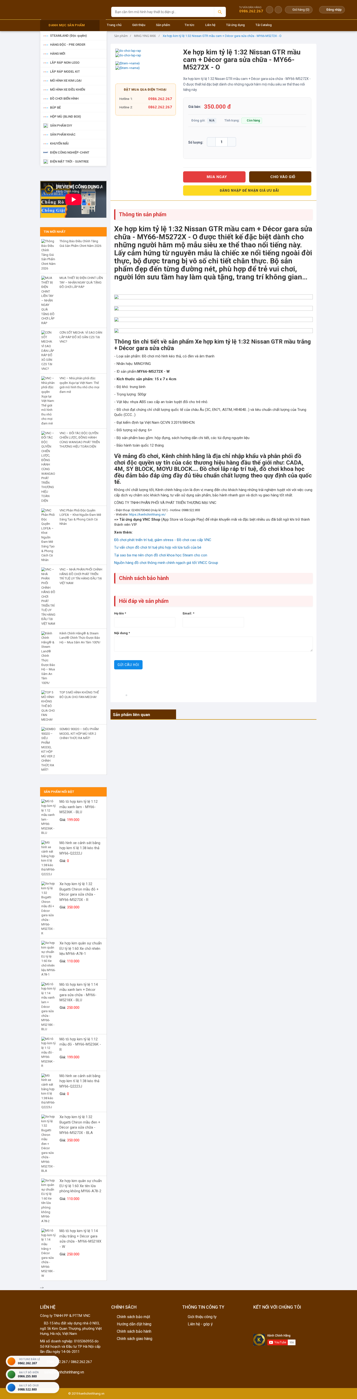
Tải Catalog (263, 25)
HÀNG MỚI (57, 53)
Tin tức (190, 25)
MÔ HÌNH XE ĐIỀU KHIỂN (67, 89)
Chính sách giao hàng (134, 1338)
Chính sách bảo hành (134, 1331)
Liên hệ (210, 25)
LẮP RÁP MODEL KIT (65, 71)
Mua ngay (217, 177)
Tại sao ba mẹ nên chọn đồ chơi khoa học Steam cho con (160, 555)
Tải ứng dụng (235, 25)
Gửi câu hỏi (128, 665)
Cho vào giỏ (282, 177)
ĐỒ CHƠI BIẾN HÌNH (64, 98)
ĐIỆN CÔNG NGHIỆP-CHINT (69, 152)
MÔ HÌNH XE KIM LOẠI (66, 80)
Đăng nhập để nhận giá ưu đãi (249, 190)
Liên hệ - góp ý (200, 1324)
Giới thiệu (138, 25)
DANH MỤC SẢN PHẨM (67, 25)
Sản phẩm (163, 25)
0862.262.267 (160, 107)
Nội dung (122, 633)
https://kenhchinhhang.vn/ (147, 514)
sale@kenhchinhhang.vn (63, 1372)
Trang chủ (114, 25)
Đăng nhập (334, 9)
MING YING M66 (145, 36)
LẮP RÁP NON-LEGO (64, 62)
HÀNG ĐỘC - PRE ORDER (67, 44)
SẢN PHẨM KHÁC (63, 134)
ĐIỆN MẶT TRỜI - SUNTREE (69, 161)
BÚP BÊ (55, 107)
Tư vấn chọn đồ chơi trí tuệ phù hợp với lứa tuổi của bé (157, 547)
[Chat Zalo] (269, 9)
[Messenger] (278, 9)
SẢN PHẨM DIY (61, 125)
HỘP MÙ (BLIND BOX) (65, 116)
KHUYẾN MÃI (59, 143)
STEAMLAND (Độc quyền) (68, 35)
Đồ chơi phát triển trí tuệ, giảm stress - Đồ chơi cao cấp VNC (162, 540)
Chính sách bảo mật (133, 1316)
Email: (188, 613)
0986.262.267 (160, 99)
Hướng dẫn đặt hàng (134, 1324)
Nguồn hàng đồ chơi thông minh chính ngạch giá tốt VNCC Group (166, 563)
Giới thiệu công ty (202, 1316)
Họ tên (120, 613)
